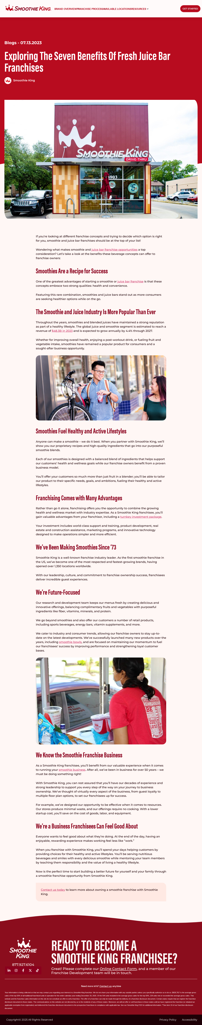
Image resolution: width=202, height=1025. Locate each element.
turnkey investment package (140, 517)
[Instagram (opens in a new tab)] (16, 970)
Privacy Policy (167, 1019)
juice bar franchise (130, 281)
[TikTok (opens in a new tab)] (37, 970)
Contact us (105, 986)
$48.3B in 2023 (62, 331)
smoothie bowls (70, 642)
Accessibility (189, 1019)
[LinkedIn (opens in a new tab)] (9, 970)
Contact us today (53, 890)
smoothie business (72, 770)
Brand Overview (65, 9)
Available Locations (117, 9)
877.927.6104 (23, 965)
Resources (138, 9)
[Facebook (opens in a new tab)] (23, 970)
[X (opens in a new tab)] (30, 970)
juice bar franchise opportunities (114, 249)
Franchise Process (90, 9)
